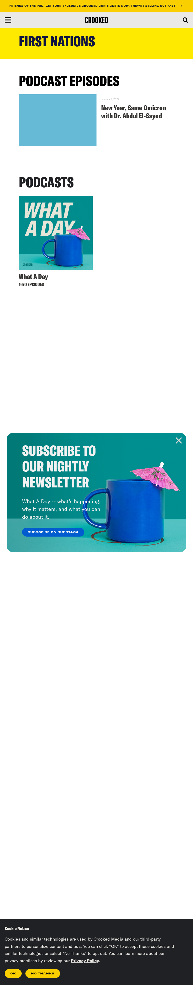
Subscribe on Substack (53, 532)
